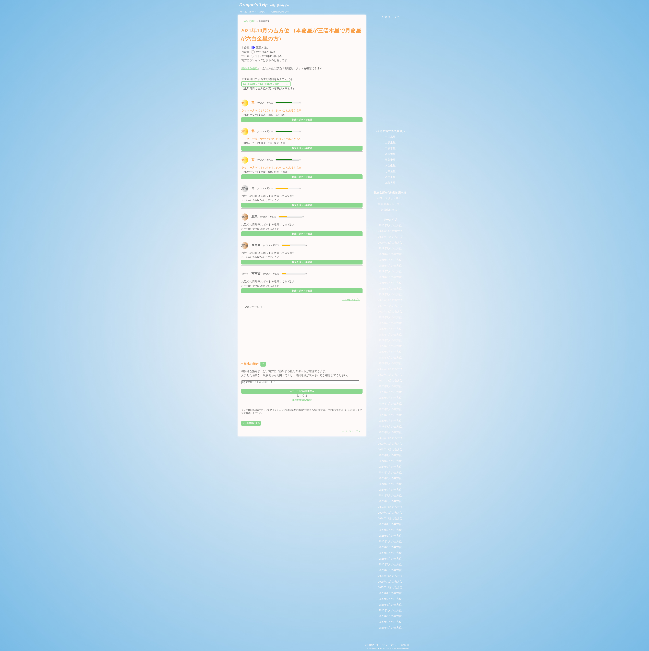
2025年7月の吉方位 (390, 558)
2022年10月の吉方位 (390, 369)
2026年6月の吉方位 (390, 621)
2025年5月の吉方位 (390, 547)
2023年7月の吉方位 (390, 420)
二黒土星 (390, 142)
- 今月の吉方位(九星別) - (390, 131)
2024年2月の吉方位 (390, 461)
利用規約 (369, 645)
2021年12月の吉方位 (390, 311)
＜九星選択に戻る (251, 423)
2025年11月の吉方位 (390, 581)
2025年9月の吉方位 (390, 570)
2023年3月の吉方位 (390, 397)
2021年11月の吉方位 (390, 305)
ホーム (243, 11)
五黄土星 (390, 159)
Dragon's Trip (264, 4)
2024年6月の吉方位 (390, 484)
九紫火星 (390, 182)
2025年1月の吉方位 (390, 524)
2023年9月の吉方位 (390, 432)
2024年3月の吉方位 (390, 466)
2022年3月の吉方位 (390, 328)
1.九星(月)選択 (248, 21)
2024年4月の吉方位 (390, 472)
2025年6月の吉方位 (390, 552)
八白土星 (390, 177)
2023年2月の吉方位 (390, 392)
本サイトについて (258, 11)
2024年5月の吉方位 (390, 478)
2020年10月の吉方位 (390, 231)
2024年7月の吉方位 (390, 489)
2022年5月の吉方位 (390, 340)
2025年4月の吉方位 (390, 541)
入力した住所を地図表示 (302, 391)
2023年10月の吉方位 (390, 438)
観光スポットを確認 (302, 119)
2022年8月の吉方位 (390, 357)
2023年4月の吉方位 (390, 403)
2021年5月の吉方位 (390, 271)
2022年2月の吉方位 (390, 323)
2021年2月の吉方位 (390, 254)
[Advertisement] (302, 332)
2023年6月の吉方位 (390, 415)
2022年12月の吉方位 (390, 380)
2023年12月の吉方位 (390, 449)
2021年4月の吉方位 (390, 265)
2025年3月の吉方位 (390, 535)
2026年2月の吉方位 (390, 598)
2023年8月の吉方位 (390, 426)
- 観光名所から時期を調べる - (390, 192)
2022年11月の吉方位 (390, 374)
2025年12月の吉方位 (390, 587)
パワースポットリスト (390, 198)
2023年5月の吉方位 (390, 409)
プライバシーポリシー (387, 645)
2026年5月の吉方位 (390, 616)
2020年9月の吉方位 (390, 225)
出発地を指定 (249, 68)
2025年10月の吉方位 (390, 575)
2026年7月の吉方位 (390, 627)
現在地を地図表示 (302, 399)
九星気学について (279, 11)
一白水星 (390, 136)
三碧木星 (390, 148)
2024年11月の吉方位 (390, 512)
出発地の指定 (253, 364)
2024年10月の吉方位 (390, 506)
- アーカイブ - (390, 219)
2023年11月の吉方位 (390, 443)
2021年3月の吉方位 (390, 259)
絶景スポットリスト (390, 204)
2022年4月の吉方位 (390, 334)
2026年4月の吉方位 (390, 610)
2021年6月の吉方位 (390, 277)
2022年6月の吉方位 (390, 346)
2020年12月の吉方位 (390, 242)
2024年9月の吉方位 (390, 501)
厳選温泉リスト (390, 209)
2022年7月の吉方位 (390, 351)
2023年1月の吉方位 (390, 386)
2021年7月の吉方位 (390, 282)
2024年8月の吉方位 (390, 495)
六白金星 (390, 165)
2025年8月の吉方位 (390, 564)
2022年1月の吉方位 (390, 317)
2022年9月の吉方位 (390, 363)
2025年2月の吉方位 (390, 529)
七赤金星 (390, 171)
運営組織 (405, 645)
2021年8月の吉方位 (390, 288)
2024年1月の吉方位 (390, 455)
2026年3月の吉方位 (390, 604)
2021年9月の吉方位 (390, 294)
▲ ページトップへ (351, 299)
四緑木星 (390, 154)
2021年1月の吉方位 (390, 248)
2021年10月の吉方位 (390, 300)
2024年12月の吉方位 (390, 518)
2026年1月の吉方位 (390, 593)
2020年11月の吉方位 (390, 236)
